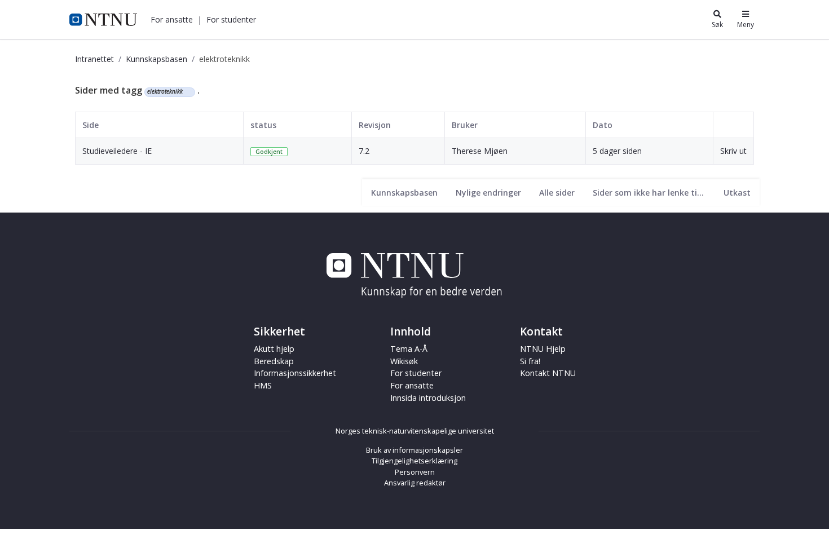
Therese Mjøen (480, 150)
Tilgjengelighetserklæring (414, 461)
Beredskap (274, 361)
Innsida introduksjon (428, 397)
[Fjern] (187, 92)
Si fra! (530, 361)
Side (90, 125)
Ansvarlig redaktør (415, 483)
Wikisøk (404, 361)
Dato (602, 125)
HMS (263, 385)
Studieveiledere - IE (117, 150)
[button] (172, 19)
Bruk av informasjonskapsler (414, 450)
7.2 (364, 150)
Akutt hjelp (274, 348)
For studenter (416, 373)
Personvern (415, 472)
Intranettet (94, 59)
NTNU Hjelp (543, 348)
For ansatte (412, 385)
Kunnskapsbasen (156, 59)
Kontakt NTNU (548, 373)
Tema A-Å (408, 348)
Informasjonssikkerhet (295, 373)
